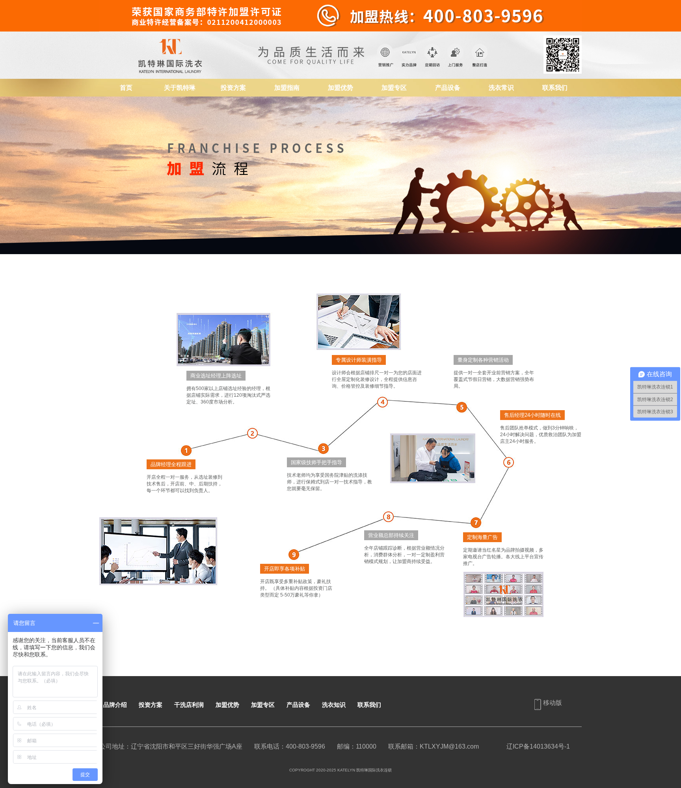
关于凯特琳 (179, 87)
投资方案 (233, 87)
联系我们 (555, 87)
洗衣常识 (501, 87)
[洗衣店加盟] (172, 35)
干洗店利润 (189, 704)
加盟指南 (287, 87)
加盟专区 (394, 87)
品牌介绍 (115, 704)
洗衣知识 (334, 704)
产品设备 (447, 87)
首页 (126, 87)
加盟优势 (340, 87)
